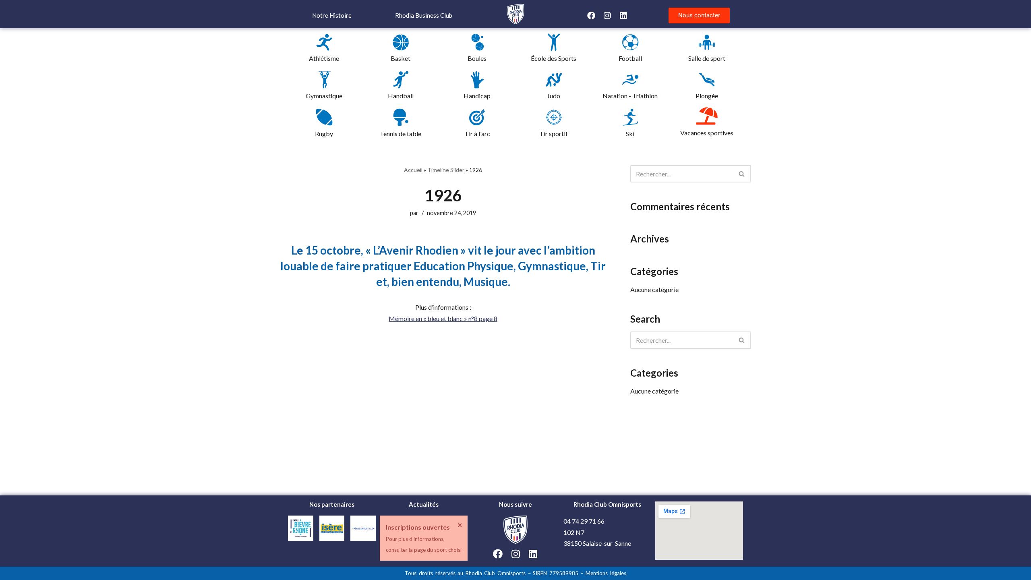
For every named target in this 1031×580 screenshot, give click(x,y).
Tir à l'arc (477, 133)
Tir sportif (553, 133)
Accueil (413, 169)
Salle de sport (706, 58)
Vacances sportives (706, 133)
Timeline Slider (445, 169)
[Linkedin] (623, 16)
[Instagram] (607, 16)
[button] (296, 530)
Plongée (707, 95)
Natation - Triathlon (630, 95)
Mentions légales (606, 573)
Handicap (477, 95)
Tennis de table (400, 133)
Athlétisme (324, 58)
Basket (400, 58)
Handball (401, 95)
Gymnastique (324, 95)
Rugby (324, 133)
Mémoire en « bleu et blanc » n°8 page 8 (443, 318)
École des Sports (553, 58)
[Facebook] (591, 16)
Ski (630, 133)
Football (630, 58)
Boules (477, 58)
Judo (553, 95)
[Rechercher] (742, 173)
